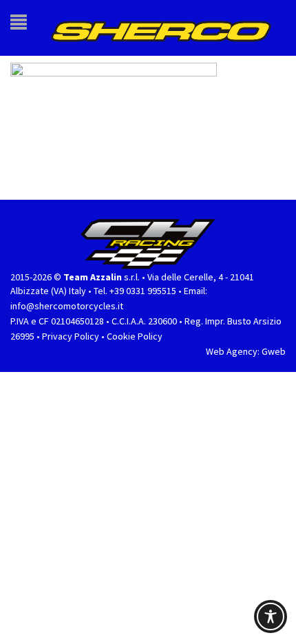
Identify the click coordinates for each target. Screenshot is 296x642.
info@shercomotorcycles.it (66, 293)
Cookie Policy (134, 324)
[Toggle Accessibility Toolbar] (270, 616)
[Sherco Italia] (172, 22)
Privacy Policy (70, 324)
